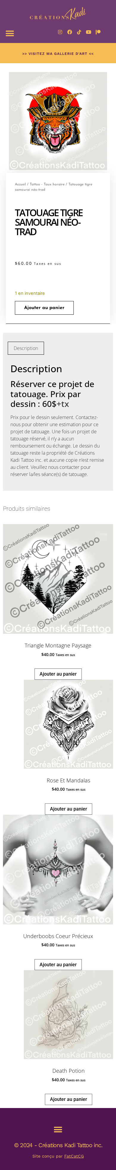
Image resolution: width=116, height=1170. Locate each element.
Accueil (20, 184)
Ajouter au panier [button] (58, 674)
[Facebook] (69, 32)
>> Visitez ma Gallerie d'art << (58, 54)
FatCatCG (74, 1156)
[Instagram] (60, 32)
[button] (9, 33)
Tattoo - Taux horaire (47, 184)
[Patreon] (98, 32)
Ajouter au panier (44, 307)
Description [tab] (26, 348)
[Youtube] (88, 32)
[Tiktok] (79, 32)
